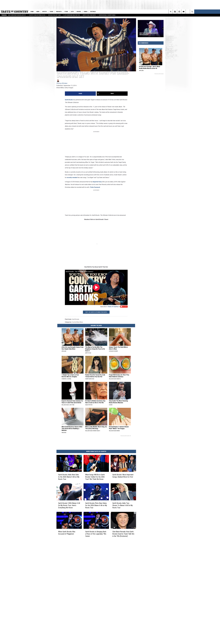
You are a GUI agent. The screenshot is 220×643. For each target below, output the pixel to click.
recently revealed (72, 177)
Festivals (93, 11)
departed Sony (97, 182)
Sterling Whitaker (61, 83)
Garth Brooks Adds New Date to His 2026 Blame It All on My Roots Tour (68, 477)
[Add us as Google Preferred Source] (201, 11)
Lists (72, 11)
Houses (79, 11)
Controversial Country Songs (107, 15)
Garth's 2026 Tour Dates (89, 15)
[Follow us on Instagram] (205, 11)
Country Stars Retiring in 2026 (37, 15)
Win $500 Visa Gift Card (54, 15)
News (37, 11)
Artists (44, 11)
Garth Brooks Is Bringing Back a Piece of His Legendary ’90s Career (95, 534)
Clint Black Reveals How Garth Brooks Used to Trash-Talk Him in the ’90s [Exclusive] (123, 534)
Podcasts (59, 11)
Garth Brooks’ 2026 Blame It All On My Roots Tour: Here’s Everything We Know (69, 505)
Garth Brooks (69, 100)
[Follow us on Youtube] (209, 11)
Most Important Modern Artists (17, 15)
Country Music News (77, 322)
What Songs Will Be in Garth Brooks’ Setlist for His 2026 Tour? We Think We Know (95, 477)
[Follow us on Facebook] (213, 11)
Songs (85, 11)
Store (66, 11)
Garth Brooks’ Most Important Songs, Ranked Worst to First (122, 476)
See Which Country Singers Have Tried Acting (149, 33)
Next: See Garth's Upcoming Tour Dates (96, 312)
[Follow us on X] (218, 11)
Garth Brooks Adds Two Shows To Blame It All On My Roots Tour (122, 505)
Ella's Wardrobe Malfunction (71, 15)
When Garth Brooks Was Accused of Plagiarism (66, 533)
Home (32, 11)
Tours (51, 11)
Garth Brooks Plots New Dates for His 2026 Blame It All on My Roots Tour (96, 505)
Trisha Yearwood (95, 187)
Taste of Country (113, 306)
